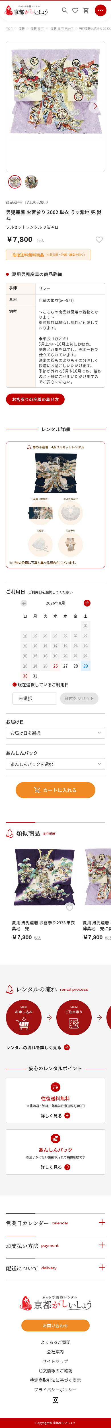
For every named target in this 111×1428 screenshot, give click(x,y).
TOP (9, 28)
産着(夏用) (37, 28)
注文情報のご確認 (55, 1371)
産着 (21, 28)
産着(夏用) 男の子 (62, 28)
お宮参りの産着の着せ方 (35, 399)
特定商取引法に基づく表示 (55, 1380)
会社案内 (55, 1352)
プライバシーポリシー (55, 1390)
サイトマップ (55, 1361)
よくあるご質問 (56, 1342)
